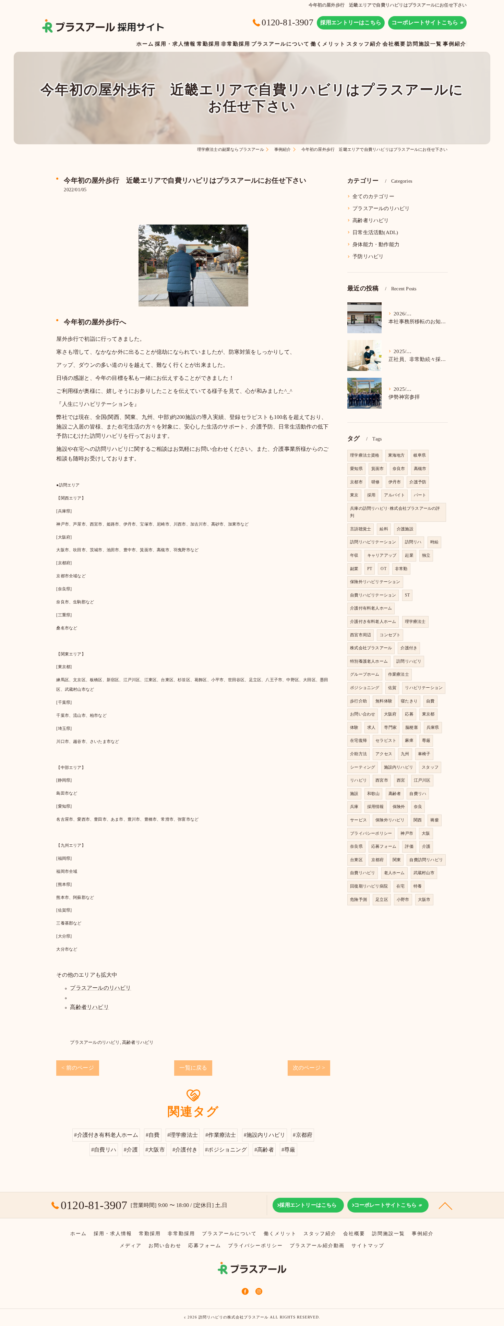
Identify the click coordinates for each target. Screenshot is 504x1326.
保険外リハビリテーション (375, 581)
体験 (354, 727)
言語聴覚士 (360, 529)
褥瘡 (434, 820)
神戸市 (406, 833)
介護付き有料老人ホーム (373, 621)
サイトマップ (367, 1245)
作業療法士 (398, 674)
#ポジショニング (226, 1150)
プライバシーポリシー (371, 833)
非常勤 (401, 568)
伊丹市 (394, 482)
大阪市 (424, 899)
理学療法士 (415, 621)
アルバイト (394, 495)
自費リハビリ (362, 872)
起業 (409, 555)
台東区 (356, 859)
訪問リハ (413, 542)
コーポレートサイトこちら (425, 22)
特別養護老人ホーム (369, 661)
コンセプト (390, 634)
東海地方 (396, 455)
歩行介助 (358, 701)
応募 (409, 714)
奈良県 (356, 846)
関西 (417, 820)
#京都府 (302, 1135)
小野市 (403, 899)
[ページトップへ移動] (446, 1205)
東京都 (428, 714)
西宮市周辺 (360, 634)
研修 (375, 482)
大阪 (426, 833)
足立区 (381, 899)
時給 (434, 542)
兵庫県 (433, 727)
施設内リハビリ (398, 767)
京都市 (356, 482)
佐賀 (392, 687)
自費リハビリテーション (373, 595)
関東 (397, 859)
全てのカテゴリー (373, 196)
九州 (405, 753)
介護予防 (417, 482)
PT (369, 568)
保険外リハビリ (390, 820)
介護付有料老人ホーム (371, 608)
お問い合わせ (362, 714)
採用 (371, 495)
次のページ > (309, 1068)
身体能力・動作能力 (375, 244)
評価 (409, 846)
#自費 (153, 1135)
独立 (426, 555)
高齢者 (394, 793)
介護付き (408, 648)
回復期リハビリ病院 (369, 886)
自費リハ (417, 793)
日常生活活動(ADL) (375, 232)
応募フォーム (383, 846)
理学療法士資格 (364, 455)
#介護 (131, 1150)
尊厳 (426, 740)
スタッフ (430, 767)
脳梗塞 (411, 727)
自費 (430, 701)
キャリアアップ (381, 555)
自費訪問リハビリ (426, 859)
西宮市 (381, 780)
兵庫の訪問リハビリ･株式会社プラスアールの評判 (395, 512)
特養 (417, 886)
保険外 (399, 806)
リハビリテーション (424, 687)
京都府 (377, 859)
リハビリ (358, 780)
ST (407, 595)
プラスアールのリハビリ (100, 988)
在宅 (400, 886)
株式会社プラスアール (371, 648)
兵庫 (354, 806)
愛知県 (356, 468)
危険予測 (358, 899)
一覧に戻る (193, 1068)
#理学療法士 (182, 1135)
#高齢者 (264, 1150)
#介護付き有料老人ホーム (106, 1135)
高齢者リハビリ (89, 1007)
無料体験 (383, 701)
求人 (371, 727)
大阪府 (390, 714)
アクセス (383, 753)
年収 (354, 555)
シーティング (362, 767)
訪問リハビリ (408, 661)
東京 (354, 495)
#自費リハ (103, 1150)
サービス (358, 820)
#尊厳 (288, 1150)
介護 (426, 846)
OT (383, 568)
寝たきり (409, 701)
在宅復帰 (358, 740)
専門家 (390, 727)
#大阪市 (155, 1150)
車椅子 (424, 753)
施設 (354, 793)
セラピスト (385, 740)
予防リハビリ (368, 256)
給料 (384, 529)
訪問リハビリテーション (373, 542)
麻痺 (409, 740)
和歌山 (373, 793)
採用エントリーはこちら (350, 22)
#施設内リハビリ (265, 1135)
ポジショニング (364, 687)
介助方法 (358, 753)
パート (420, 495)
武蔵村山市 (423, 872)
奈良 (418, 806)
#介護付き (184, 1150)
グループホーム (364, 674)
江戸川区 (422, 780)
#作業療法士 (220, 1135)
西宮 (401, 780)
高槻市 (420, 468)
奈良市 (399, 468)
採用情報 (375, 806)
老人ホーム (394, 872)
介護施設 (405, 529)
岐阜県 (419, 455)
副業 (354, 568)
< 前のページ (77, 1068)
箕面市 (377, 468)
